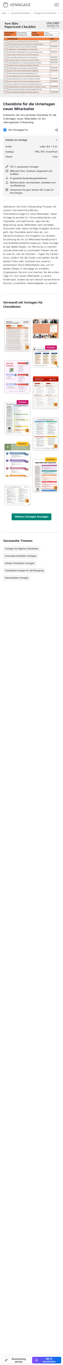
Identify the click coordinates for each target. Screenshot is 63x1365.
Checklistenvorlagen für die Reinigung (24, 570)
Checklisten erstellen (20, 13)
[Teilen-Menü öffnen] (56, 130)
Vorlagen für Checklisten (45, 13)
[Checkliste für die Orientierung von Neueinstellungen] (17, 460)
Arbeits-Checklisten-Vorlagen (20, 563)
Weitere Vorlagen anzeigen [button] (31, 516)
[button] (16, 1360)
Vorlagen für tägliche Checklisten (21, 548)
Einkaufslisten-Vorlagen (16, 577)
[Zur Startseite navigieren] (17, 4)
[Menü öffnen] (56, 5)
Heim (4, 13)
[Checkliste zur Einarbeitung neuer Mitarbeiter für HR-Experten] (45, 357)
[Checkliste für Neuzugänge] (17, 377)
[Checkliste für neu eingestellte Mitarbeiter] (45, 476)
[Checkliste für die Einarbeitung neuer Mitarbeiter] (45, 434)
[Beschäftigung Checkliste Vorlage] (45, 329)
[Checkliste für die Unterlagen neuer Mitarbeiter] (17, 335)
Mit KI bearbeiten (49, 1360)
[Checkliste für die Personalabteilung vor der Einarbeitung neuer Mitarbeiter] (17, 495)
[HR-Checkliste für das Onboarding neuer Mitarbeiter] (17, 418)
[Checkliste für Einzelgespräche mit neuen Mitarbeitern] (45, 392)
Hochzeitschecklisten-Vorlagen (20, 556)
